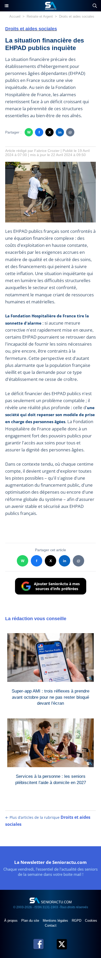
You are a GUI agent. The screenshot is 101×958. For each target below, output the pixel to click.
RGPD (77, 920)
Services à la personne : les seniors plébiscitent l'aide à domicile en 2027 (50, 779)
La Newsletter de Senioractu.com (50, 862)
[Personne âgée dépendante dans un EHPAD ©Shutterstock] (50, 164)
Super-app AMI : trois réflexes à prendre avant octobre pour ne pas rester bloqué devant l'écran (50, 696)
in (60, 132)
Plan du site (30, 920)
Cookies (91, 920)
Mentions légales (56, 920)
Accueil (14, 16)
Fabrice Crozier (47, 151)
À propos (11, 920)
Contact (50, 925)
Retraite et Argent (40, 16)
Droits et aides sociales (76, 16)
